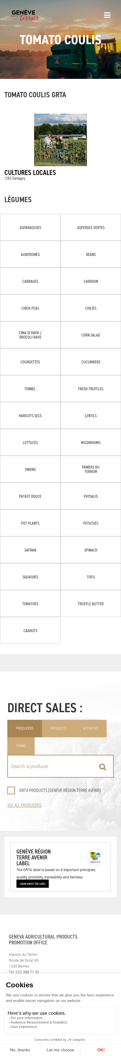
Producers (24, 728)
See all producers (24, 805)
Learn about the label (33, 883)
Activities (90, 728)
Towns (21, 745)
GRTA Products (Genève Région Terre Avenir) (60, 790)
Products (58, 728)
